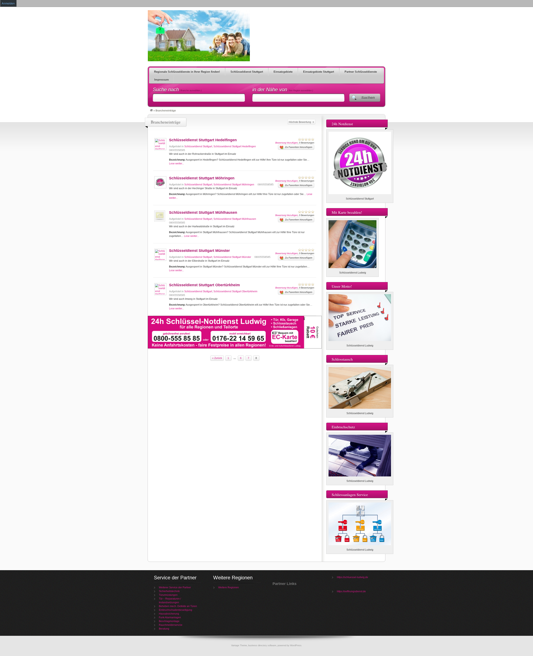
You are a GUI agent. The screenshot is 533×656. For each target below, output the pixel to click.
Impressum (161, 79)
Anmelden (8, 3)
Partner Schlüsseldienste (361, 71)
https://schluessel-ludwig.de (352, 577)
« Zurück (217, 358)
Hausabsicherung (169, 613)
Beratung (164, 628)
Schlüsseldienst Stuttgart (246, 71)
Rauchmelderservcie (170, 625)
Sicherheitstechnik (169, 591)
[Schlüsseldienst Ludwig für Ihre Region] (151, 110)
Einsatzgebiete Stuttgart (318, 71)
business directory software (262, 645)
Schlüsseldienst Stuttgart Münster (199, 251)
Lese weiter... (176, 163)
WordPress (295, 645)
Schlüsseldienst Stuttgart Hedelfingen (203, 140)
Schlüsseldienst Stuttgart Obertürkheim (204, 285)
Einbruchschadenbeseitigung (175, 610)
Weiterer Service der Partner (175, 587)
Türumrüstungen (168, 595)
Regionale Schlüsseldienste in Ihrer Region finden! (187, 71)
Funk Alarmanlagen (170, 617)
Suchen (368, 98)
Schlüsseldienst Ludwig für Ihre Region (199, 35)
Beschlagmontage (169, 621)
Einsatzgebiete (283, 71)
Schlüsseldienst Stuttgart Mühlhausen (203, 212)
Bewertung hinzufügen (286, 142)
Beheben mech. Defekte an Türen (178, 606)
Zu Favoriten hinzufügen (298, 147)
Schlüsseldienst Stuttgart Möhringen (201, 178)
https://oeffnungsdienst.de (351, 591)
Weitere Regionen (228, 587)
